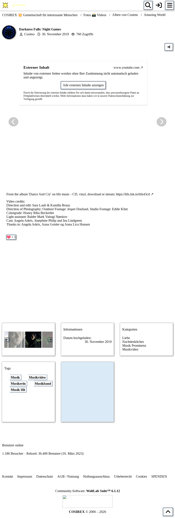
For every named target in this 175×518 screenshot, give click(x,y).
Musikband (43, 383)
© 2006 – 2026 (87, 512)
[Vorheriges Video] (13, 121)
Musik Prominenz (134, 345)
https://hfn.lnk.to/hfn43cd (133, 194)
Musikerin (18, 383)
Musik (15, 377)
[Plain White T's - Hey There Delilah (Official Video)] (16, 340)
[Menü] (169, 5)
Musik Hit (18, 390)
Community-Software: (87, 491)
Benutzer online (12, 445)
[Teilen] (169, 47)
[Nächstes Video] (161, 121)
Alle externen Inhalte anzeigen (83, 85)
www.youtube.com (126, 67)
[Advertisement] (87, 286)
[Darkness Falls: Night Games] (33, 340)
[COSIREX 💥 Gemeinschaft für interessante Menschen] (14, 5)
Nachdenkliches (133, 341)
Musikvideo (130, 349)
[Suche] (148, 5)
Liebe (126, 338)
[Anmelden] (159, 5)
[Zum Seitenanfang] (168, 512)
